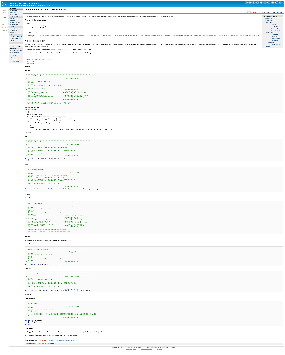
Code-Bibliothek (14, 16)
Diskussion (255, 12)
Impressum (159, 349)
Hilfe (12, 40)
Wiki (4, 18)
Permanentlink (15, 61)
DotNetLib (14, 30)
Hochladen (14, 56)
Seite (249, 12)
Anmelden (281, 2)
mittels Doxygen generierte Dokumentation (38, 59)
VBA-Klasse (30, 63)
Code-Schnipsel (15, 22)
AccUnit (13, 28)
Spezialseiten (14, 58)
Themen (13, 12)
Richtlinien (14, 18)
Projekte (12, 26)
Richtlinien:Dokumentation (38, 343)
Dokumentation (15, 24)
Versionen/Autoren (278, 12)
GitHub (4, 31)
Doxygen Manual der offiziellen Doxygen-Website (60, 340)
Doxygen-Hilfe (42, 340)
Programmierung (51, 343)
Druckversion (14, 60)
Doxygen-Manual (100, 332)
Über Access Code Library (146, 349)
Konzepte (13, 20)
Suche (11, 43)
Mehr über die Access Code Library (268, 2)
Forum (4, 24)
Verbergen (278, 16)
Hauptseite (14, 10)
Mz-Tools (69, 335)
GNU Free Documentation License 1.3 (167, 347)
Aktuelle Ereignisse (16, 36)
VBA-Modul (30, 61)
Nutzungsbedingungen (131, 349)
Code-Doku (5, 11)
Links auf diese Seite (17, 50)
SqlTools (13, 32)
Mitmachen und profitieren (252, 2)
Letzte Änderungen (16, 38)
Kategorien (28, 343)
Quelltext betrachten (265, 12)
